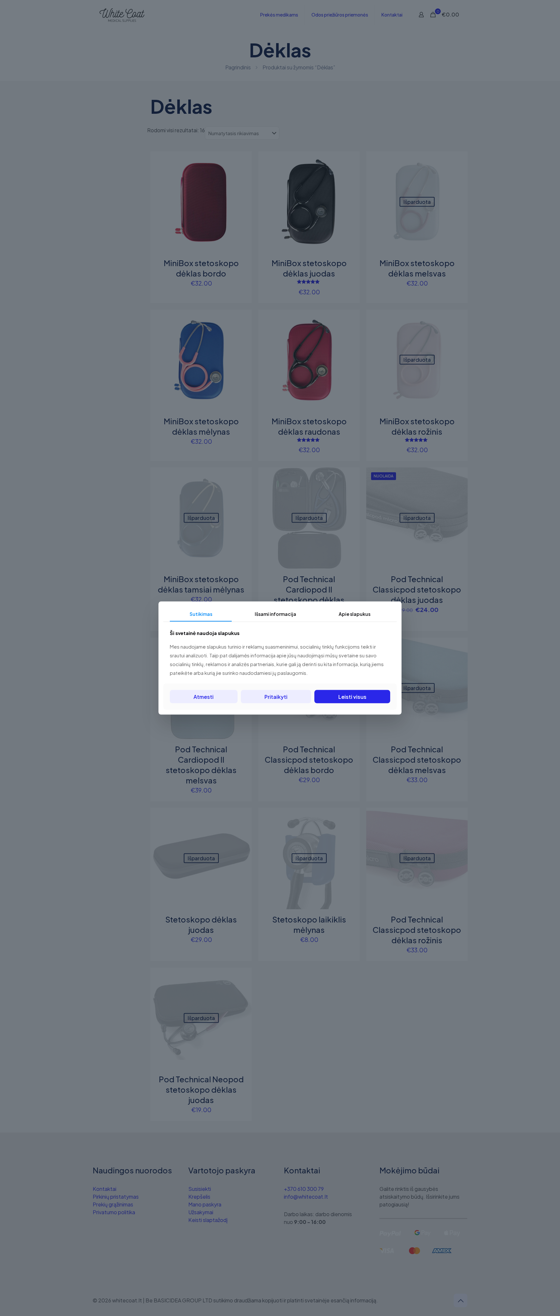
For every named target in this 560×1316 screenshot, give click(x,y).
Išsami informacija (275, 614)
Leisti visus (352, 696)
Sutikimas (201, 614)
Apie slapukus (354, 614)
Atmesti (203, 696)
